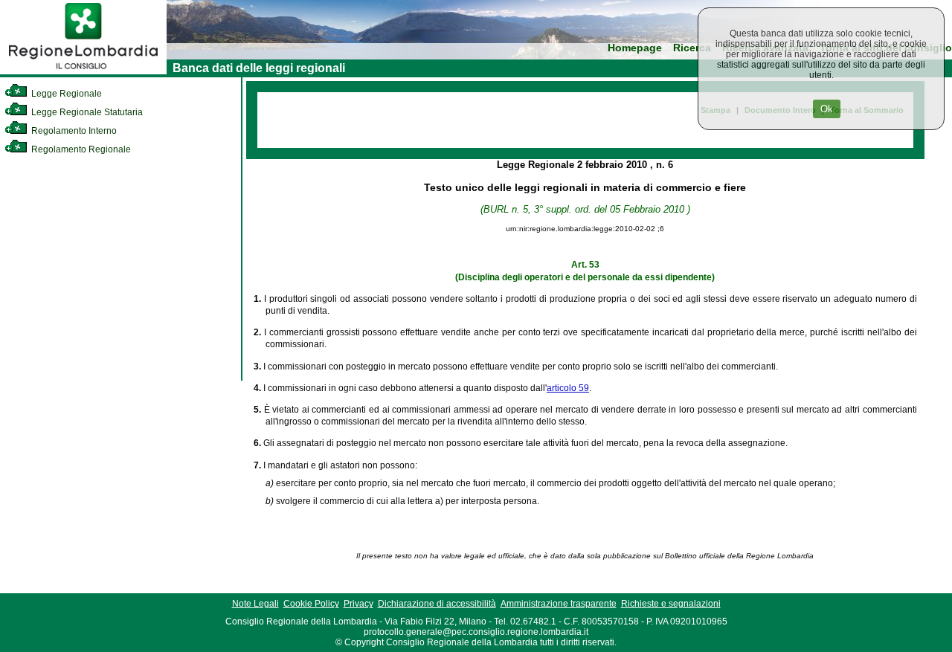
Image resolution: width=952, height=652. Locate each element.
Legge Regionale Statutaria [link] (86, 112)
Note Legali (255, 603)
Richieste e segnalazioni (671, 603)
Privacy (358, 603)
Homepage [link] (635, 48)
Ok (826, 108)
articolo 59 (568, 388)
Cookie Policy (311, 603)
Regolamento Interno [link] (73, 131)
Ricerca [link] (692, 48)
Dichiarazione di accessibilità (437, 603)
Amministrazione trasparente (559, 603)
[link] (83, 71)
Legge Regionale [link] (65, 93)
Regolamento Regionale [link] (80, 149)
